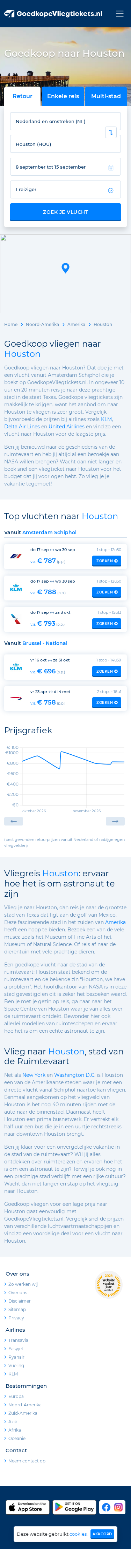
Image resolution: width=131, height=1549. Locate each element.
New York (33, 1075)
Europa (16, 1396)
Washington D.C (74, 1075)
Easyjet (15, 1348)
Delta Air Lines (22, 426)
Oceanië (17, 1438)
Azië (12, 1421)
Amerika (76, 324)
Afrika (14, 1430)
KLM (106, 419)
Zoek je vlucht (65, 212)
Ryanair (16, 1357)
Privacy (16, 1317)
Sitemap (17, 1309)
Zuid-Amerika (22, 1413)
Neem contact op (26, 1460)
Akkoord (102, 1534)
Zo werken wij (23, 1284)
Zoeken (104, 561)
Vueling (16, 1365)
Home (10, 324)
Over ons (17, 1292)
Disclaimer (19, 1301)
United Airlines (67, 426)
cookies (78, 1534)
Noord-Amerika (42, 324)
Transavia (18, 1340)
